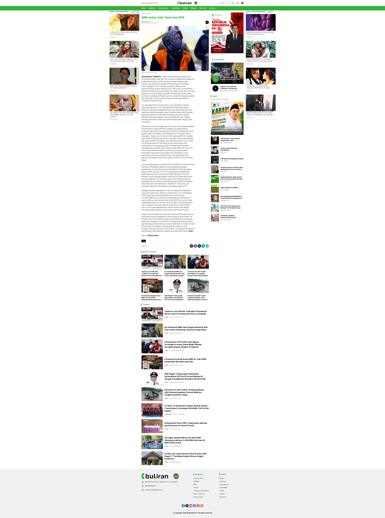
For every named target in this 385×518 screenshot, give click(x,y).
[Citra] (215, 150)
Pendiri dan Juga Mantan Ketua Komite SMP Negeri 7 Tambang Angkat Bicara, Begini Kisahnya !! (185, 456)
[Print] (191, 246)
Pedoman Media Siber (201, 491)
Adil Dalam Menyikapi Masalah (231, 159)
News (166, 317)
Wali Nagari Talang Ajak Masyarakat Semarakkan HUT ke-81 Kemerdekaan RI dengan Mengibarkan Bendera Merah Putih (174, 298)
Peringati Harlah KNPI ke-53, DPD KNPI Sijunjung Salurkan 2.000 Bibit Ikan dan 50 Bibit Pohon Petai (184, 440)
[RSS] (201, 505)
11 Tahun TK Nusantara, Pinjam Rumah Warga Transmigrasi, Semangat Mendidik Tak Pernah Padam (186, 408)
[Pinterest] (190, 505)
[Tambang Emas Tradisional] (152, 394)
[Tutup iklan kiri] (138, 12)
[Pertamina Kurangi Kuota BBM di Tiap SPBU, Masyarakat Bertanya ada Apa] (152, 286)
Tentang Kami (198, 478)
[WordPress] (194, 505)
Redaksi (196, 481)
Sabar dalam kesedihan (229, 188)
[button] (233, 3)
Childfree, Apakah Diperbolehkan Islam (228, 216)
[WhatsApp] (207, 246)
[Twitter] (199, 246)
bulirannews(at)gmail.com (154, 490)
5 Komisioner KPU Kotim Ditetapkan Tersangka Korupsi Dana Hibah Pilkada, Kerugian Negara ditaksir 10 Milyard (198, 274)
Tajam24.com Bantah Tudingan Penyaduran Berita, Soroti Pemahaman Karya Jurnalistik (151, 274)
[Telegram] (203, 246)
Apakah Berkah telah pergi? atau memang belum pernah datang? (231, 178)
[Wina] (215, 169)
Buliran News (145, 21)
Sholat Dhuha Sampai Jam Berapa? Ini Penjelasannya (230, 207)
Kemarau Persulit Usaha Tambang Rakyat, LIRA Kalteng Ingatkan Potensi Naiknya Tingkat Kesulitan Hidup (197, 298)
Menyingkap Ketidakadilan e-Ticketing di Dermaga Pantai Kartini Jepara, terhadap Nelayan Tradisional (231, 197)
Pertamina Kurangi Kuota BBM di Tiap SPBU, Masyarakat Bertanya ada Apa (151, 298)
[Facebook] (195, 246)
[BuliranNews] (187, 3)
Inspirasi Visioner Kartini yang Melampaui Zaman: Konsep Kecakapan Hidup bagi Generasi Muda (231, 168)
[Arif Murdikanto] (215, 140)
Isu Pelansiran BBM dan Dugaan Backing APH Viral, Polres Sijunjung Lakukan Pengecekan (174, 274)
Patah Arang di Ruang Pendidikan (228, 149)
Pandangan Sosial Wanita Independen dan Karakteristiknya (230, 140)
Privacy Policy (198, 497)
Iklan (195, 484)
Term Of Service (199, 494)
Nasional (222, 481)
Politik (222, 491)
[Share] (207, 22)
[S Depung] (215, 160)
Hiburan (222, 494)
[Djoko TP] (215, 198)
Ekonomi (223, 497)
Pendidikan (168, 414)
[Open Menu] (242, 3)
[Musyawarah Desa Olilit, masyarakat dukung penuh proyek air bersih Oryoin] (152, 426)
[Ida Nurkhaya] (215, 208)
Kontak (196, 488)
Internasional (224, 484)
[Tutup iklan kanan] (247, 12)
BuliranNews (191, 513)
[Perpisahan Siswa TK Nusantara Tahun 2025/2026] (152, 410)
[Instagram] (198, 505)
